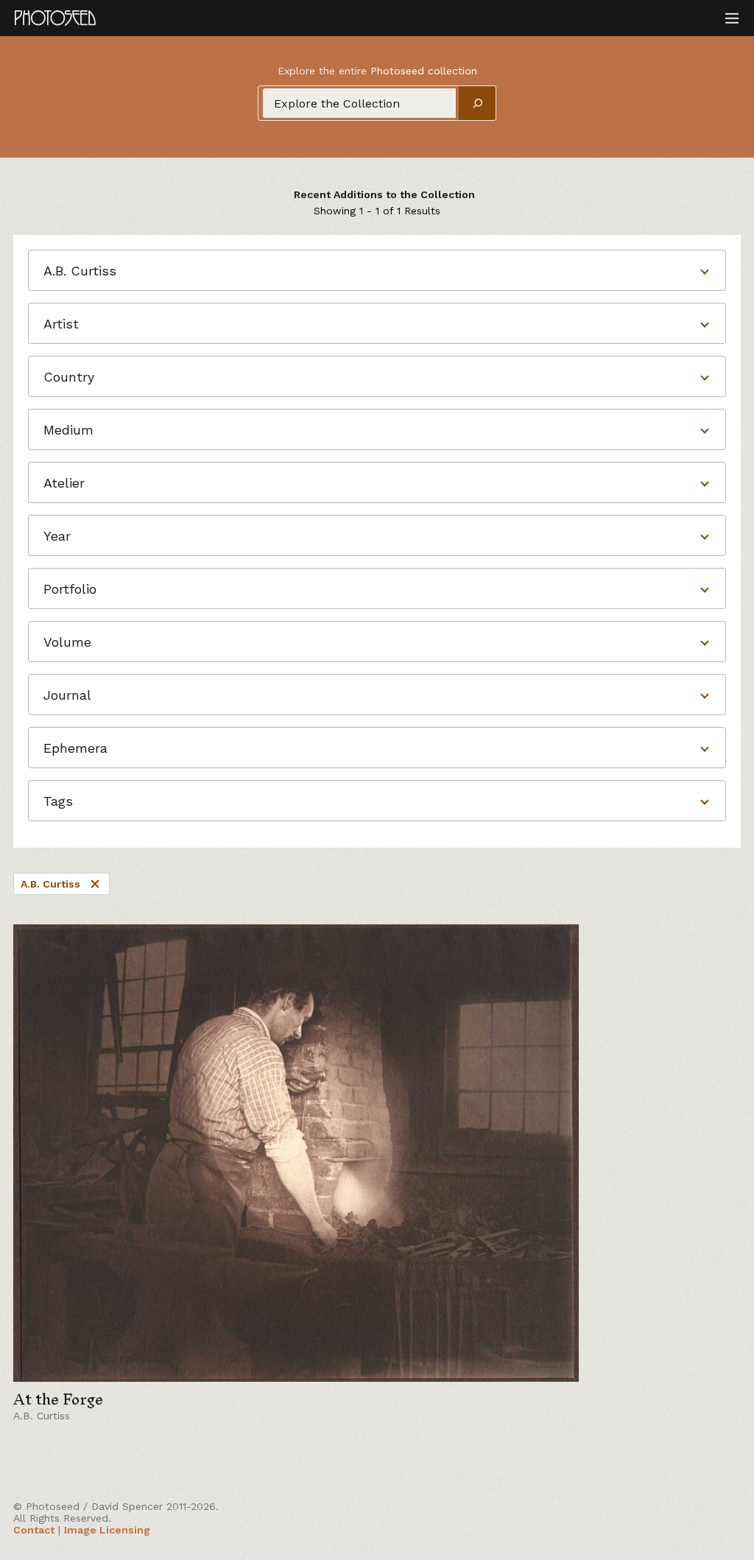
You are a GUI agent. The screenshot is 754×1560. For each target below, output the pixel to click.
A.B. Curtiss (50, 884)
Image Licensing (107, 1530)
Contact (33, 1530)
